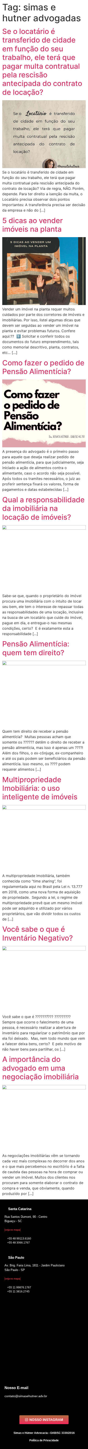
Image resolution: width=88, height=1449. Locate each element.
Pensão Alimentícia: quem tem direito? (35, 648)
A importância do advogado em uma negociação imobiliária (40, 1068)
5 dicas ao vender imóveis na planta (32, 225)
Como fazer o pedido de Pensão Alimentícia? (43, 367)
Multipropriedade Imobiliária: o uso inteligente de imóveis (39, 788)
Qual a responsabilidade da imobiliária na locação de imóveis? (43, 508)
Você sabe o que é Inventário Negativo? (37, 933)
